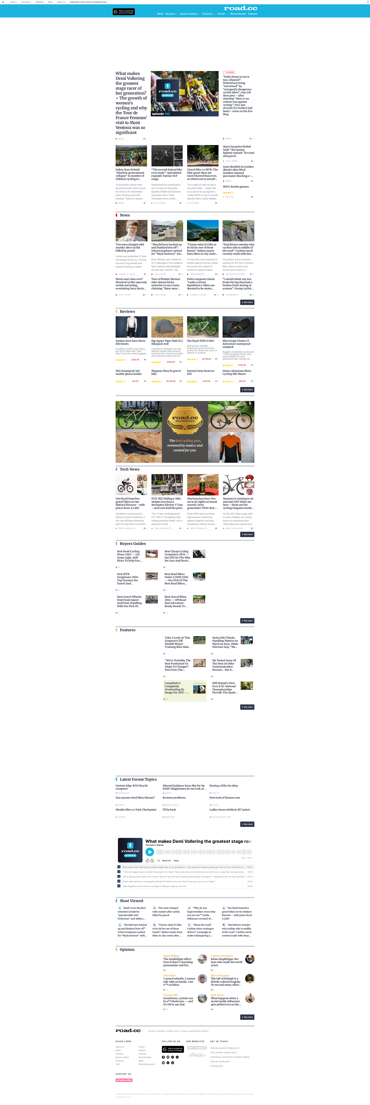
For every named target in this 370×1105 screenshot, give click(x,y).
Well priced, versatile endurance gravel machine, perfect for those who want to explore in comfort (202, 349)
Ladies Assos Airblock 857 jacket (230, 809)
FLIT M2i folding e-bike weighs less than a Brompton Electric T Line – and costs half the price (167, 503)
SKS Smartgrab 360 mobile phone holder (129, 372)
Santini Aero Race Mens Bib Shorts (130, 342)
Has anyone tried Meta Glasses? (135, 797)
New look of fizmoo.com (225, 797)
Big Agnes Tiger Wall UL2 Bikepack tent (167, 342)
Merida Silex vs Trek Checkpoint (136, 809)
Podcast (143, 1054)
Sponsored (200, 683)
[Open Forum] (227, 14)
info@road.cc (233, 1048)
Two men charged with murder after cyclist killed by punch (130, 247)
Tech (118, 1064)
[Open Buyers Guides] (199, 14)
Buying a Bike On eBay (224, 785)
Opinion (142, 1050)
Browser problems (174, 797)
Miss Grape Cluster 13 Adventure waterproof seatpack (236, 344)
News (118, 1050)
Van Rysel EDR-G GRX (200, 340)
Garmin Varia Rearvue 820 (200, 372)
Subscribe (125, 1080)
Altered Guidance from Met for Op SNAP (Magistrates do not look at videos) (184, 789)
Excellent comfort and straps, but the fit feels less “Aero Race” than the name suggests (131, 351)
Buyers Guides (122, 1057)
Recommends (145, 1057)
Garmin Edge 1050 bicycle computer (132, 787)
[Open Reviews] (177, 14)
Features (120, 1061)
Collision (160, 274)
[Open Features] (214, 14)
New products (127, 528)
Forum (142, 1047)
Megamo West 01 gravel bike (166, 372)
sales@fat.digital (242, 1057)
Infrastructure (235, 274)
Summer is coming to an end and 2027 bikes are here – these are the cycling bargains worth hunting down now (238, 505)
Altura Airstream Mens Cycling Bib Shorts (237, 372)
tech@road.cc (230, 1052)
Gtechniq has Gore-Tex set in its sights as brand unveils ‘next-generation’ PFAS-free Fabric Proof (202, 505)
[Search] (3, 2)
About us (120, 1047)
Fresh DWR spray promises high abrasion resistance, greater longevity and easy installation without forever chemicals (201, 520)
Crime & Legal (127, 274)
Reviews (119, 1054)
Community (232, 295)
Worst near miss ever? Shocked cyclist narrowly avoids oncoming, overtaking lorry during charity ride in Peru (131, 285)
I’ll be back (169, 809)
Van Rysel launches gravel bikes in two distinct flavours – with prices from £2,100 (130, 503)
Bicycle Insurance (147, 1064)
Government (197, 274)
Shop (141, 1061)
